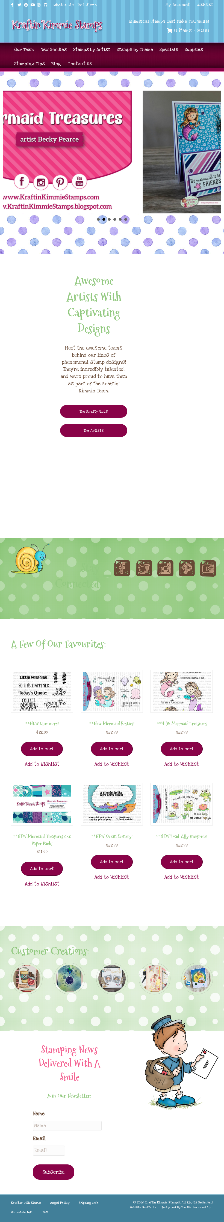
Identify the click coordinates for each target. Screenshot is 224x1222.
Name (39, 1114)
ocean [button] (125, 219)
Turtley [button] (109, 219)
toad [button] (114, 219)
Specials (169, 50)
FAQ (45, 1212)
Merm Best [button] (120, 219)
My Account (178, 4)
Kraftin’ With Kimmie (26, 1203)
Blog (56, 64)
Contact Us (79, 64)
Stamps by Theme (135, 50)
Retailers (87, 5)
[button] (42, 764)
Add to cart (42, 749)
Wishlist (205, 4)
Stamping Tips (29, 64)
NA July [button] (98, 219)
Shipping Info (89, 1203)
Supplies (194, 50)
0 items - (190, 31)
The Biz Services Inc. (197, 1207)
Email (39, 1138)
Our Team (24, 50)
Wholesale (64, 5)
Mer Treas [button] (103, 219)
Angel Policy (59, 1203)
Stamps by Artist (91, 50)
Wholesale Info (22, 1212)
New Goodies (53, 50)
